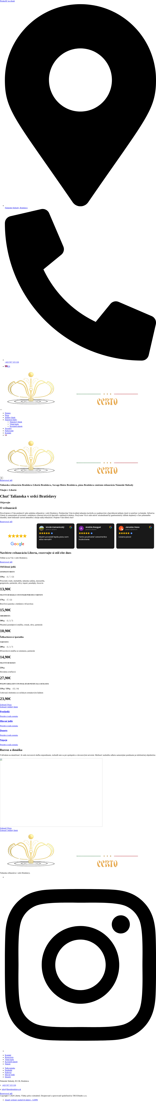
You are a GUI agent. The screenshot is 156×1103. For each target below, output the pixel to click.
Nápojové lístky (11, 420)
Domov (8, 413)
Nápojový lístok (16, 422)
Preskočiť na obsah (7, 1)
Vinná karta (14, 424)
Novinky (8, 428)
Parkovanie (9, 431)
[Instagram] (80, 1051)
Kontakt (8, 433)
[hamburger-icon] (1, 409)
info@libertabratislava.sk (11, 1089)
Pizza (7, 415)
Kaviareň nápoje (16, 426)
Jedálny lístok (10, 417)
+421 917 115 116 (9, 1085)
